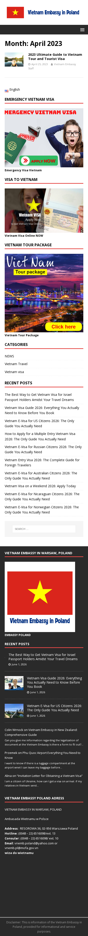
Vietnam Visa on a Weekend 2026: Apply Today (40, 486)
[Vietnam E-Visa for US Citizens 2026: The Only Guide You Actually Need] (14, 715)
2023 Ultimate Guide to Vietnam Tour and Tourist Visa (55, 56)
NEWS (9, 356)
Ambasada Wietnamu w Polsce (27, 819)
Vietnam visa (14, 372)
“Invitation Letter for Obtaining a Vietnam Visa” (50, 776)
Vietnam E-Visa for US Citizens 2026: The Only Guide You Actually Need (54, 708)
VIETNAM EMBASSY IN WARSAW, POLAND (33, 809)
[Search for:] (44, 529)
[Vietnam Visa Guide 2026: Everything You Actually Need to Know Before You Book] (14, 687)
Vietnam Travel (16, 364)
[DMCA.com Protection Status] (44, 910)
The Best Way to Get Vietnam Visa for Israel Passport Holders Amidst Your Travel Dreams (43, 656)
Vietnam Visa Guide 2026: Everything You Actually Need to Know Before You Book (54, 682)
